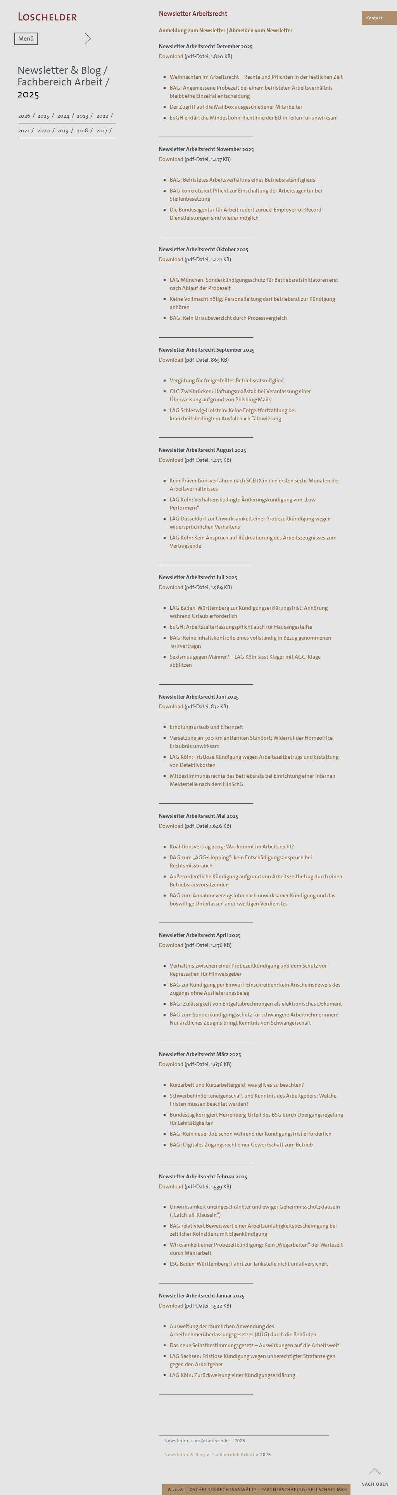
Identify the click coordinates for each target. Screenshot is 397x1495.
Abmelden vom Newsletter (260, 30)
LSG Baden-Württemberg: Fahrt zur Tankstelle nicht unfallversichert (249, 1263)
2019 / (65, 130)
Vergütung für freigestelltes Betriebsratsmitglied (227, 380)
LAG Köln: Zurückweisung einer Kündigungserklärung (232, 1375)
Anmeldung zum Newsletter (192, 30)
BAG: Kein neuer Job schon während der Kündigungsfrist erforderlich (250, 1133)
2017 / (105, 130)
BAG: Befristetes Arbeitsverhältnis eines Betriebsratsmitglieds (242, 179)
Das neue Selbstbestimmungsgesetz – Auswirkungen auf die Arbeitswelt (254, 1345)
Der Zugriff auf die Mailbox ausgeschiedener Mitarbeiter (236, 106)
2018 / (85, 130)
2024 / (66, 115)
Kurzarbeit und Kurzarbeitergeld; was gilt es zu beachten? (237, 1084)
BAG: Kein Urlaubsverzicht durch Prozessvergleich (228, 317)
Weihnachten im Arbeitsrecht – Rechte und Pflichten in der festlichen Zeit (256, 76)
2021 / (26, 130)
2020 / (47, 130)
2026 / (27, 115)
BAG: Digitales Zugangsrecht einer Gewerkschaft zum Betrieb (241, 1144)
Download (171, 56)
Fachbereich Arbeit (60, 82)
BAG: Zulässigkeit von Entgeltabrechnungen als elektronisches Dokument (256, 1003)
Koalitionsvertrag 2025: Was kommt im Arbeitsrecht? (232, 846)
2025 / (46, 115)
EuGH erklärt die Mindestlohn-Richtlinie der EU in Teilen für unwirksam (254, 117)
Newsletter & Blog (59, 70)
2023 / (85, 115)
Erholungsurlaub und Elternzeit (206, 726)
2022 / (105, 115)
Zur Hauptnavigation (73, 39)
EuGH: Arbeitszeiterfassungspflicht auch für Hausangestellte (241, 626)
